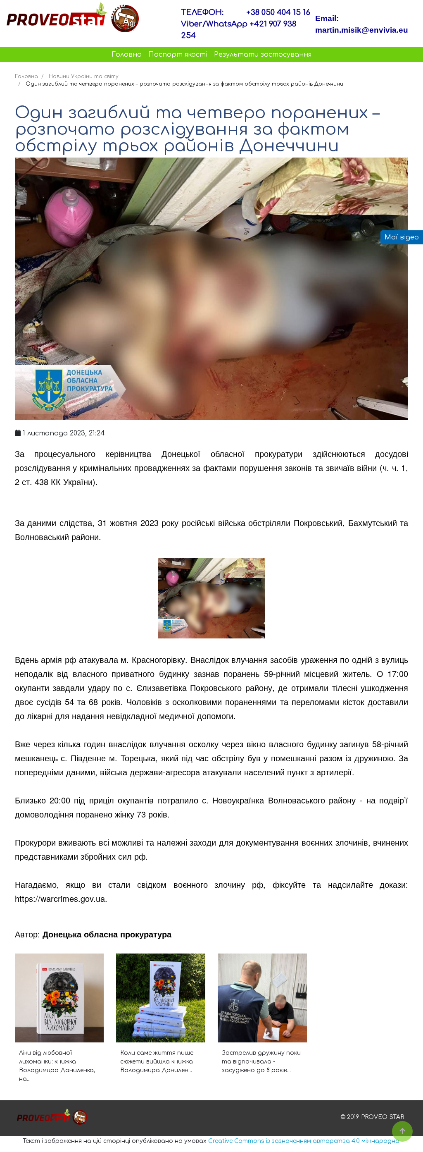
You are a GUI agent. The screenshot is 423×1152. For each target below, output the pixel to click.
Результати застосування (262, 54)
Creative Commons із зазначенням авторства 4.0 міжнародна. (304, 1141)
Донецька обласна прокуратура (107, 934)
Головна (127, 54)
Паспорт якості (177, 54)
